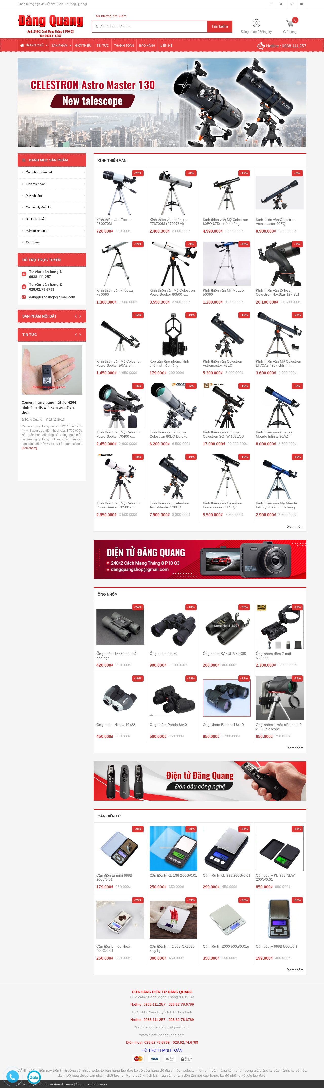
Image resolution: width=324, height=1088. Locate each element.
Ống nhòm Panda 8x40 (168, 725)
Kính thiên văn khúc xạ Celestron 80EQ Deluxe (168, 434)
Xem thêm (295, 526)
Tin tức (29, 335)
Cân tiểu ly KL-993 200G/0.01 (226, 875)
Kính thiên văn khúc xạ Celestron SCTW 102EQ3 (223, 434)
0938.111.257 (294, 46)
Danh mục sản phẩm (48, 160)
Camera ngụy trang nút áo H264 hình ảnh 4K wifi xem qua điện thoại (49, 407)
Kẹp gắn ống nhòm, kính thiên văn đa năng (169, 363)
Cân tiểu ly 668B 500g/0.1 (276, 946)
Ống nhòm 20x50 (163, 653)
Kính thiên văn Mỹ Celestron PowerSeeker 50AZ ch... (119, 363)
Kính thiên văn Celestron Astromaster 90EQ (275, 221)
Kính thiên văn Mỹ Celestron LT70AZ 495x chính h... (278, 363)
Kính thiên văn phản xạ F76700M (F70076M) (168, 221)
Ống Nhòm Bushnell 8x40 (223, 725)
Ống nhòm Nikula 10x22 (115, 725)
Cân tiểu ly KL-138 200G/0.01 (173, 875)
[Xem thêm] (29, 448)
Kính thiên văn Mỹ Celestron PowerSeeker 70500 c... (119, 505)
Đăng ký (266, 32)
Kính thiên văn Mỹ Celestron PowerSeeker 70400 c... (119, 434)
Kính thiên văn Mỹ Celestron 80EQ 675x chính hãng (225, 221)
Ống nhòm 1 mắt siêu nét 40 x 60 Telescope (279, 727)
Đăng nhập (249, 32)
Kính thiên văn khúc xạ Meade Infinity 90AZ (274, 434)
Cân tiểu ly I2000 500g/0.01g (226, 946)
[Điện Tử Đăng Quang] (51, 23)
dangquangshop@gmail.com (52, 297)
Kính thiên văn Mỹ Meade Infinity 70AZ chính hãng (276, 505)
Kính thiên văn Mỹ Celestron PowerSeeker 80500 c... (172, 292)
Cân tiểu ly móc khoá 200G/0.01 (113, 948)
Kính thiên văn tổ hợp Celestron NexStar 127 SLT (278, 292)
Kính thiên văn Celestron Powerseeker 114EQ (222, 505)
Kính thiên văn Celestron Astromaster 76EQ (222, 363)
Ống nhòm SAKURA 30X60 (224, 653)
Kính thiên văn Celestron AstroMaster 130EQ (169, 505)
